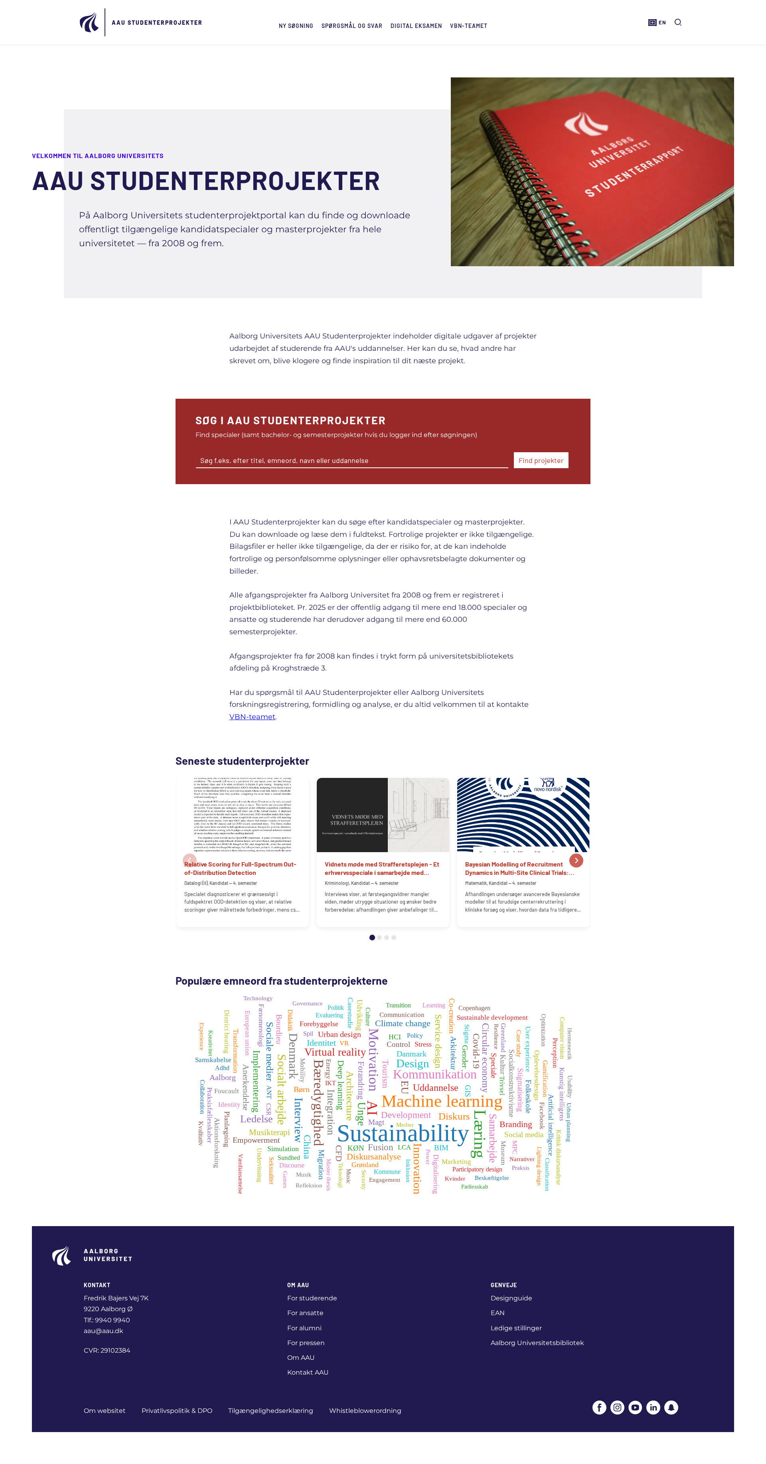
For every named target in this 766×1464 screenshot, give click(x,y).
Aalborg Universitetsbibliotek (537, 1343)
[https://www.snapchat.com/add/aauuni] (671, 1408)
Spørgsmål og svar (352, 25)
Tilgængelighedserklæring (270, 1411)
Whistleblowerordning (365, 1411)
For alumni (304, 1328)
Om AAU (301, 1357)
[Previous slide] (190, 861)
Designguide (511, 1298)
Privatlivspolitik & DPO (177, 1411)
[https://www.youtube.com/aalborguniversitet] (635, 1408)
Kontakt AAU (308, 1372)
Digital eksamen (416, 25)
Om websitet (105, 1411)
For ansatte (305, 1313)
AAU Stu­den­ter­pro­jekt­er (157, 22)
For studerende (312, 1298)
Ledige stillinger (516, 1328)
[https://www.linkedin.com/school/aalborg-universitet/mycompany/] (653, 1408)
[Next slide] (576, 861)
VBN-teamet (469, 25)
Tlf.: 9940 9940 (107, 1320)
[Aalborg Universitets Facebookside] (599, 1408)
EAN (498, 1313)
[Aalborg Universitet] (90, 22)
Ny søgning (296, 25)
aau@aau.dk (103, 1331)
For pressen (306, 1343)
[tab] (372, 937)
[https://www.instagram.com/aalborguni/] (617, 1408)
